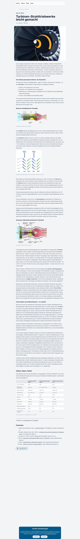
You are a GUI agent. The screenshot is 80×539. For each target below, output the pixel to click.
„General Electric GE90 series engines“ (32, 442)
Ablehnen (44, 536)
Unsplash (35, 420)
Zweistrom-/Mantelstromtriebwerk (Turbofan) (30, 220)
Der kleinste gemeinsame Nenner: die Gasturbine (31, 79)
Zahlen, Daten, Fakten (24, 371)
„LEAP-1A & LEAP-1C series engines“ (32, 444)
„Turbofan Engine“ (39, 428)
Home (18, 3)
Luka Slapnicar (27, 420)
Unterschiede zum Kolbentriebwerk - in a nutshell (31, 302)
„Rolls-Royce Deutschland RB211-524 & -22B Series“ (36, 438)
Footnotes (19, 425)
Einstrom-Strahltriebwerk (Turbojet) (27, 108)
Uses (31, 3)
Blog (27, 3)
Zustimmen (36, 536)
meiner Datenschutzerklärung (50, 533)
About (23, 3)
